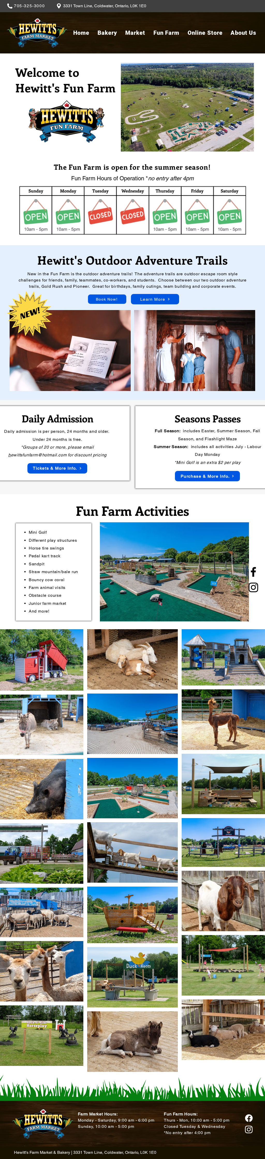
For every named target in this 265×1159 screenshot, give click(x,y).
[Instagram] (253, 587)
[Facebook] (253, 571)
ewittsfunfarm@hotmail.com (39, 454)
